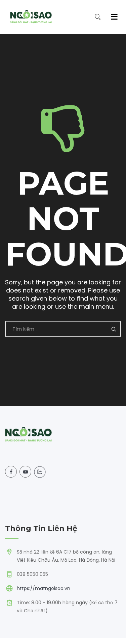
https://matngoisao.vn (43, 588)
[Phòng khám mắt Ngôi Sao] (31, 17)
